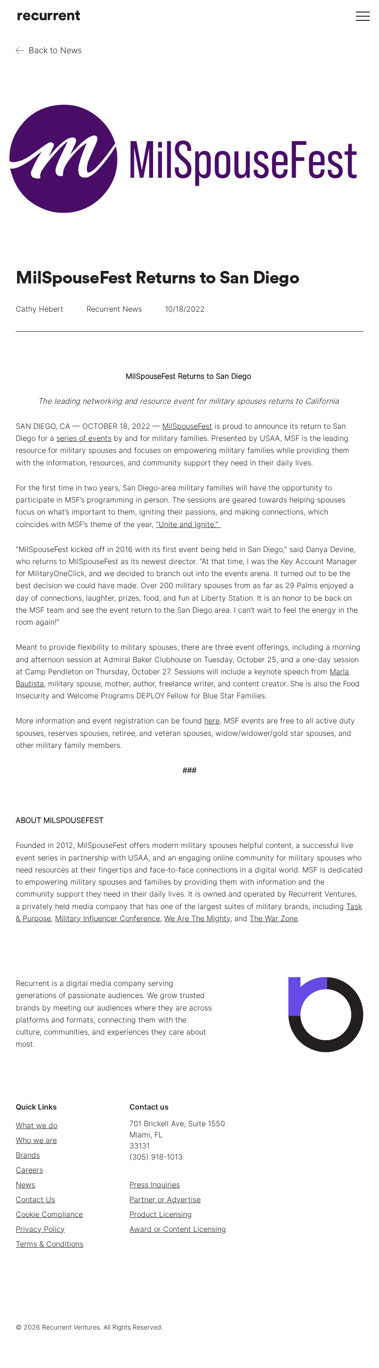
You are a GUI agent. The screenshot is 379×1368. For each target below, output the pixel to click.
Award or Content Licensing (177, 1229)
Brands (28, 1155)
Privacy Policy (40, 1229)
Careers (29, 1169)
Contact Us (35, 1199)
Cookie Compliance (49, 1214)
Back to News (55, 50)
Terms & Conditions (49, 1244)
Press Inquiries (154, 1184)
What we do (36, 1125)
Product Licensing (160, 1214)
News (25, 1184)
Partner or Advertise (165, 1199)
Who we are (36, 1140)
